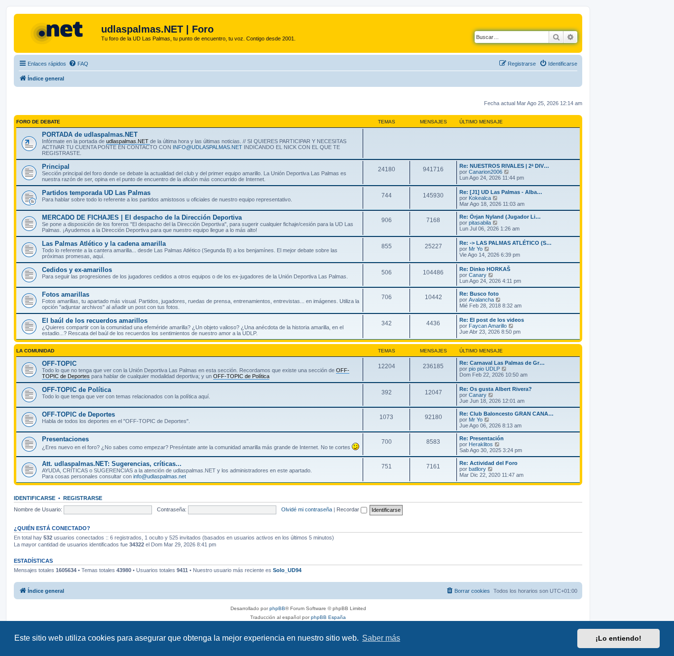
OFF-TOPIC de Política (76, 389)
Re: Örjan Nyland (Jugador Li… (500, 217)
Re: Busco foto (479, 294)
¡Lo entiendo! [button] (618, 638)
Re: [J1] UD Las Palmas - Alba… (500, 192)
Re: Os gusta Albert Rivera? (495, 389)
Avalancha (481, 300)
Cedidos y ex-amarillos (77, 269)
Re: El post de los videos (491, 320)
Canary (478, 275)
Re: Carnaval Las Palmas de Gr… (502, 363)
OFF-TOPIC (59, 363)
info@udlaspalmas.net (159, 476)
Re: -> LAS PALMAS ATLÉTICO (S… (505, 243)
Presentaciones (65, 439)
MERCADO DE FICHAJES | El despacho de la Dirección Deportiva (142, 217)
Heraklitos (481, 444)
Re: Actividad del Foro (488, 463)
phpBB (277, 608)
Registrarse (82, 498)
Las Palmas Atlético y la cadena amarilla (104, 243)
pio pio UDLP (484, 369)
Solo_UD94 (287, 570)
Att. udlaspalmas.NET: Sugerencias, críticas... (112, 463)
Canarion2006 (485, 172)
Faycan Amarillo (488, 326)
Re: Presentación (481, 438)
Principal (56, 166)
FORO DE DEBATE (38, 121)
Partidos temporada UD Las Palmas (96, 192)
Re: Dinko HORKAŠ (484, 269)
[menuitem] (78, 64)
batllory (477, 469)
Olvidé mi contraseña (306, 509)
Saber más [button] (381, 638)
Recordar (349, 509)
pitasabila (480, 223)
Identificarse (34, 498)
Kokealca (480, 198)
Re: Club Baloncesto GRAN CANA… (506, 414)
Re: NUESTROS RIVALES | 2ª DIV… (504, 166)
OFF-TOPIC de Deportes (78, 414)
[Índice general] (58, 32)
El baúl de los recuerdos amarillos (95, 320)
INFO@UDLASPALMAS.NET (207, 147)
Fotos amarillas (65, 294)
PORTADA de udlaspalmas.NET (90, 134)
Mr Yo (476, 249)
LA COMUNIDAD (35, 350)
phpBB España (328, 617)
